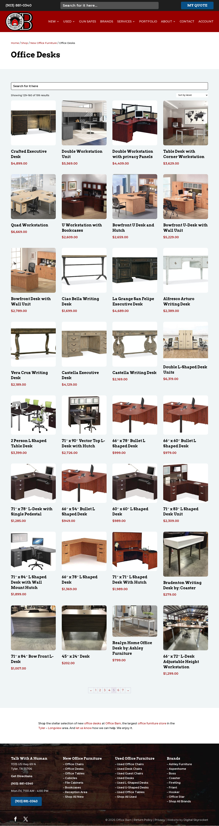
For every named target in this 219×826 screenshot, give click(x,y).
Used (67, 21)
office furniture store (152, 723)
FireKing (175, 782)
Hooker (174, 792)
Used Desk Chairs (129, 768)
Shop (24, 43)
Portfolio (148, 21)
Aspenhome (177, 768)
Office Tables (75, 773)
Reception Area (76, 792)
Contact (187, 21)
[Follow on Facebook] (15, 819)
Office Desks (74, 768)
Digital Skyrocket (196, 820)
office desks (92, 723)
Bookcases (73, 787)
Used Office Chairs (130, 764)
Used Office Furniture (134, 758)
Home (15, 43)
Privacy (160, 820)
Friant (173, 787)
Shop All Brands (180, 801)
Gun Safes (87, 21)
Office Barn (113, 723)
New (52, 21)
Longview (54, 728)
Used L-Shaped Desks (132, 782)
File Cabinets (74, 782)
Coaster (174, 778)
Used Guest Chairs (130, 773)
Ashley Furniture (180, 764)
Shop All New (74, 796)
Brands (106, 21)
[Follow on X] (25, 819)
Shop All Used (127, 796)
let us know (84, 728)
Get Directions (21, 776)
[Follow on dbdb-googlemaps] (35, 819)
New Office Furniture (43, 43)
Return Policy (143, 820)
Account (206, 21)
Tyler (41, 728)
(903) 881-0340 (18, 5)
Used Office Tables (131, 792)
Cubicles (71, 778)
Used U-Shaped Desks (133, 787)
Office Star (177, 796)
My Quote (197, 5)
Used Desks (125, 778)
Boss (172, 773)
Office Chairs (74, 764)
